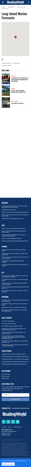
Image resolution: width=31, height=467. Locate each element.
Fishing (13, 88)
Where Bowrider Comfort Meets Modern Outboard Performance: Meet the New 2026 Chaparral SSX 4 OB (13, 337)
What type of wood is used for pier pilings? (13, 228)
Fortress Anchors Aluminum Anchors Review (14, 364)
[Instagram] (8, 422)
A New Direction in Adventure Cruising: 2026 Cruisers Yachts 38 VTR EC (14, 329)
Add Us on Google (8, 464)
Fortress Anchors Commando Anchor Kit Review (15, 361)
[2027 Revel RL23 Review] (6, 102)
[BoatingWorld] (15, 2)
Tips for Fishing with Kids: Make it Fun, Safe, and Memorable (14, 254)
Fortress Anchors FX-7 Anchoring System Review (15, 356)
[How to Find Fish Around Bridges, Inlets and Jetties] (6, 90)
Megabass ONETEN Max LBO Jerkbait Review (13, 354)
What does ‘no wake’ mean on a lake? (12, 238)
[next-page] (5, 111)
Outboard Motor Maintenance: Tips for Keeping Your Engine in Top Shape (15, 276)
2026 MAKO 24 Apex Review (9, 323)
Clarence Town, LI (7, 65)
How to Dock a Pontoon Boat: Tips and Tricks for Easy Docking (15, 215)
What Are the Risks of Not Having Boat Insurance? (15, 212)
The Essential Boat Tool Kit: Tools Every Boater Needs (15, 280)
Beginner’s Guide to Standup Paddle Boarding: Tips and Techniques (15, 301)
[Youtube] (18, 422)
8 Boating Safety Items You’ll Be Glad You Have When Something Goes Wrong (19, 79)
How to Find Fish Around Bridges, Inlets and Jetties (18, 91)
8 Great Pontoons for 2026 (9, 209)
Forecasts (11, 7)
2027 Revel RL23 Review (17, 103)
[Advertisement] (15, 126)
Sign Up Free (15, 399)
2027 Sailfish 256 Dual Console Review (12, 326)
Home (3, 7)
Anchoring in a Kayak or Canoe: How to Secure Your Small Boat (14, 311)
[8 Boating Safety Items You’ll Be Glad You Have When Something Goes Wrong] (6, 78)
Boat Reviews (14, 101)
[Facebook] (4, 422)
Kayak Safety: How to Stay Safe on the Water (14, 307)
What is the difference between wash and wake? (15, 241)
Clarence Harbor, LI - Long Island (11, 63)
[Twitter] (13, 422)
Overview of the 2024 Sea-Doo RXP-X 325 (12, 218)
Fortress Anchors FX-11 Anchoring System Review (15, 359)
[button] (15, 37)
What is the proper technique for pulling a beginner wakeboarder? (13, 235)
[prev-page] (3, 111)
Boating (13, 76)
